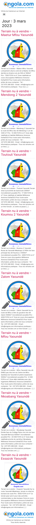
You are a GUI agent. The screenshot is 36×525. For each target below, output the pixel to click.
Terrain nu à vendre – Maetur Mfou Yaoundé (17, 33)
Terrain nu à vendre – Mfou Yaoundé (16, 334)
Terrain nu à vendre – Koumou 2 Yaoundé (16, 212)
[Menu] (4, 14)
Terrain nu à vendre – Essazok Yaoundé (16, 456)
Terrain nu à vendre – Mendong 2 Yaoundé (16, 93)
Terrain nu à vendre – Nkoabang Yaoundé (16, 394)
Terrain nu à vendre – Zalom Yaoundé (16, 274)
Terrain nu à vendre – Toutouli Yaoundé (16, 152)
